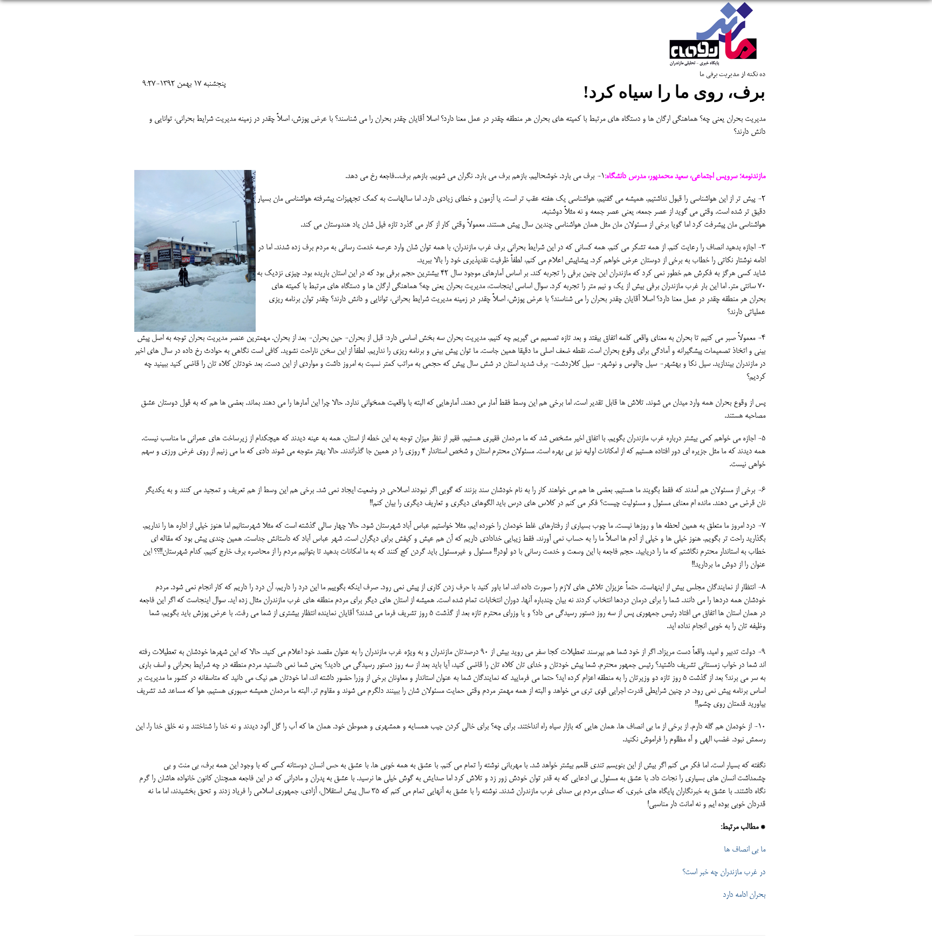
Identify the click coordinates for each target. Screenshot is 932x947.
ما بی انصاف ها (744, 850)
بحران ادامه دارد (744, 895)
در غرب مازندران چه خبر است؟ (723, 872)
